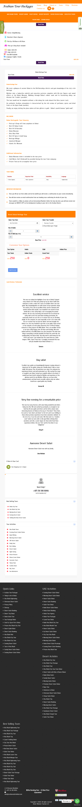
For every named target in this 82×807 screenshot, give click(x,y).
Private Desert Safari (10, 746)
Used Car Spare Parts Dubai (12, 622)
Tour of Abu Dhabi (9, 646)
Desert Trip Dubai (9, 613)
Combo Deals (45, 19)
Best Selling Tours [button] (12, 501)
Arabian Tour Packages (11, 593)
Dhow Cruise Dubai (56, 14)
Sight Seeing (33, 14)
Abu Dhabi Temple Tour (50, 714)
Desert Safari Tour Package (11, 772)
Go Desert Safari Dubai (50, 631)
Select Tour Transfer (48, 220)
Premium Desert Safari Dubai (52, 684)
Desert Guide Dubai (9, 628)
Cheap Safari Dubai (49, 696)
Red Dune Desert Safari (10, 749)
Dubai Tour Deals (9, 778)
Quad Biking (12, 535)
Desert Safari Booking (10, 610)
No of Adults (12, 228)
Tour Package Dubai (10, 619)
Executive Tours (69, 14)
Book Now (41, 24)
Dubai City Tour (13, 506)
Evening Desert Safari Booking (52, 646)
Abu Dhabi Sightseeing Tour (12, 728)
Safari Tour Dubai (49, 604)
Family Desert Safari (49, 678)
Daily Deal (12, 543)
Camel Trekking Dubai (10, 740)
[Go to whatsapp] (77, 801)
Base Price (38, 240)
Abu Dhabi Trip (48, 699)
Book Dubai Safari (49, 675)
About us (53, 5)
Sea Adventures (13, 571)
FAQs (68, 5)
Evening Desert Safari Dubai (17, 532)
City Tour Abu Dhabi (49, 634)
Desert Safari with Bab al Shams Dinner (55, 672)
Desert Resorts (44, 14)
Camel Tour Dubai (49, 619)
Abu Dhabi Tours (12, 14)
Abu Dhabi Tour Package (51, 663)
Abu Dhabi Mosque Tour (11, 757)
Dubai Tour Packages (49, 616)
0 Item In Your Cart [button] (12, 461)
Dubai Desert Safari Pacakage (52, 643)
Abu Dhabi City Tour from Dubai (53, 669)
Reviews (75, 5)
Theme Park (36, 19)
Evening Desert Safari (14, 515)
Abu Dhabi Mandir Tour (50, 625)
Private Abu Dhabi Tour (50, 649)
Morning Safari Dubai (50, 640)
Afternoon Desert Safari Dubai (52, 693)
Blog (46, 5)
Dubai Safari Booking (50, 610)
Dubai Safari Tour (9, 616)
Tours (61, 5)
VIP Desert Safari (14, 540)
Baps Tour (46, 687)
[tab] (41, 461)
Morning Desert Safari (14, 512)
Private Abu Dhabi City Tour (12, 625)
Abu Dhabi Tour (48, 666)
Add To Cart (12, 270)
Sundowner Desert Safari (51, 711)
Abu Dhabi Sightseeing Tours (12, 760)
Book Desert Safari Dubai (51, 607)
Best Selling (12, 546)
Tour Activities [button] (11, 524)
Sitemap (6, 607)
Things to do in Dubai (10, 596)
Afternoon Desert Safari (11, 602)
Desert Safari (23, 14)
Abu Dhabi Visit (8, 634)
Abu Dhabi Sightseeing (10, 599)
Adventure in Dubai (49, 690)
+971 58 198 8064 (41, 491)
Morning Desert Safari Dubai (52, 596)
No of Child (14, 234)
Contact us (41, 8)
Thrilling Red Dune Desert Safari (17, 517)
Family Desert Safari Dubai (12, 649)
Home (39, 5)
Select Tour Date (13, 220)
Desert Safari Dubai (49, 599)
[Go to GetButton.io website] (77, 805)
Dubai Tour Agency (49, 613)
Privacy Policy (8, 604)
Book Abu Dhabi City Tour (51, 622)
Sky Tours (12, 568)
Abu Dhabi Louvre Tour (10, 755)
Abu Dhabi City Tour (14, 509)
